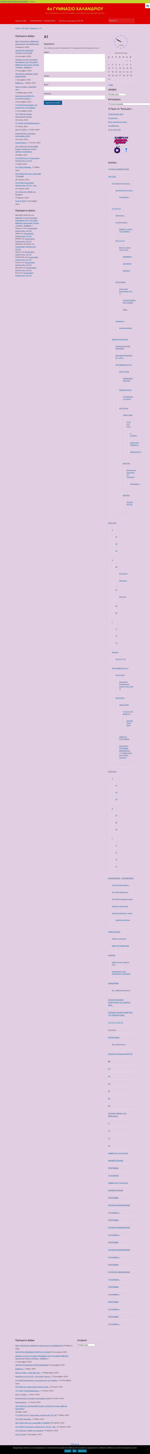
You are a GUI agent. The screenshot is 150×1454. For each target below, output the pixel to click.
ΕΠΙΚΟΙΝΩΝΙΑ (113, 983)
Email (46, 85)
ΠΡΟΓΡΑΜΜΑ (113, 1168)
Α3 (116, 551)
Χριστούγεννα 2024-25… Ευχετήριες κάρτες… (25, 97)
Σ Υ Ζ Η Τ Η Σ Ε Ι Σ (115, 1023)
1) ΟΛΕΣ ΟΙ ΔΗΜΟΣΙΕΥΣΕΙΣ (118, 169)
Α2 (116, 544)
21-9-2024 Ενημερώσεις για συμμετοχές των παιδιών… (26, 106)
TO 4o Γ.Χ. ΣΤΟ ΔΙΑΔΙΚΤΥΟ (128, 713)
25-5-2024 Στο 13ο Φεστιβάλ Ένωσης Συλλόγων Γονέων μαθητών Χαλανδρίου (26, 149)
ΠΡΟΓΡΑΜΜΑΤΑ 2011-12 (124, 365)
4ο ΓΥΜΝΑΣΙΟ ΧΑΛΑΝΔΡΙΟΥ (75, 8)
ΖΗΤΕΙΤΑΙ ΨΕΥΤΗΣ (130, 503)
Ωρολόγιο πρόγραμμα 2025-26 (71, 21)
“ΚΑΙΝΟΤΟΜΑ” (127, 415)
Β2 (116, 606)
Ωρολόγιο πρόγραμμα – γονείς (122, 913)
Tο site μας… (113, 118)
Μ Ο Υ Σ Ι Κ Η (120, 241)
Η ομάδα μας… (114, 126)
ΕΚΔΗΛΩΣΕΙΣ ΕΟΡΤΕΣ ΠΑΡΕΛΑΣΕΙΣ (123, 347)
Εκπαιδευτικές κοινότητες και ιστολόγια (14, 1)
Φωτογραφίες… (135, 484)
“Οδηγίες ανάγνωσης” (119, 939)
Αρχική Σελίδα (20, 21)
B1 (116, 815)
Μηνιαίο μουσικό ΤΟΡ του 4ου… (125, 249)
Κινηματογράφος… (122, 222)
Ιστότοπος (47, 94)
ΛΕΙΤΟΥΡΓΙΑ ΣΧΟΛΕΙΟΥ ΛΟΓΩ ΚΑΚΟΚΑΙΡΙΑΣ (26, 75)
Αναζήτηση (132, 21)
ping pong (122, 597)
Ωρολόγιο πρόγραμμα (123, 920)
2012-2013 (112, 523)
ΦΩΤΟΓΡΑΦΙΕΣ (121, 282)
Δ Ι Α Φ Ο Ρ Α (116, 208)
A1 (116, 785)
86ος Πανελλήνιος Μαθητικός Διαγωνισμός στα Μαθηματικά (27, 42)
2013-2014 (112, 772)
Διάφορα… (115, 652)
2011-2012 (25, 28)
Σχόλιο (47, 52)
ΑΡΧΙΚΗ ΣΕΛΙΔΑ (114, 932)
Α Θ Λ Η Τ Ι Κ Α (121, 659)
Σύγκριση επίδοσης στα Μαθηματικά (117, 1114)
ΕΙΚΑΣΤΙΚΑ (126, 463)
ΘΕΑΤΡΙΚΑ (126, 495)
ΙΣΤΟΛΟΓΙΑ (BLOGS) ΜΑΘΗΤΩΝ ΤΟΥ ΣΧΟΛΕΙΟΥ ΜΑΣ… (120, 1013)
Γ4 (116, 866)
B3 (116, 829)
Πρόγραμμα (123, 581)
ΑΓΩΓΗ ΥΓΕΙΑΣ (124, 372)
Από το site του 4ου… (119, 1044)
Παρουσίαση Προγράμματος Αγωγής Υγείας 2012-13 (126, 685)
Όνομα (47, 76)
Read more (82, 1451)
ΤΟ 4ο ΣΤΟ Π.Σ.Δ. (129, 424)
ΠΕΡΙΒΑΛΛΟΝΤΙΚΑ (125, 390)
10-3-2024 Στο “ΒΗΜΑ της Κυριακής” (25, 193)
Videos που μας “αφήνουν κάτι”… (120, 963)
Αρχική (17, 28)
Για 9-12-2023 (20, 201)
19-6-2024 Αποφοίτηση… (120, 892)
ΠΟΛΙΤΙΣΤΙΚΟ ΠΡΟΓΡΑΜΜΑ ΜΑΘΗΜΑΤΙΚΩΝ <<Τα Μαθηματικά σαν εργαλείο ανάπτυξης (125, 751)
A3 (116, 799)
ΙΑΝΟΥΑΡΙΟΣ (127, 264)
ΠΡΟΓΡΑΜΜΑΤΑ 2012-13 (120, 668)
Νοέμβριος (126, 271)
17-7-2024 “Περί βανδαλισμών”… (28, 123)
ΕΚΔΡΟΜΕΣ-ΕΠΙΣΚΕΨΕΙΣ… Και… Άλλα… (124, 357)
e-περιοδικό (133, 434)
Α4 (109, 1084)
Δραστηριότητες (135, 452)
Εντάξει (67, 1451)
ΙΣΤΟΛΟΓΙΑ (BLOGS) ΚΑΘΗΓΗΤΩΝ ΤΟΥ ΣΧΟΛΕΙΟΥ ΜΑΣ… (119, 1002)
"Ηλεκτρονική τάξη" (116, 114)
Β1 (116, 590)
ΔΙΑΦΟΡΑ (111, 955)
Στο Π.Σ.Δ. (112, 1030)
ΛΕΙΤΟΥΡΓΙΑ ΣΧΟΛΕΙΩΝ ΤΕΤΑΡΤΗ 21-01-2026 (24, 51)
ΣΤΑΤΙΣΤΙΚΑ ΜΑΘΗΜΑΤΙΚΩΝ (119, 1205)
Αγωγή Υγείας (120, 675)
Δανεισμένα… (120, 215)
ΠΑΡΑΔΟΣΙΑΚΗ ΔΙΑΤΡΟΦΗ (128, 380)
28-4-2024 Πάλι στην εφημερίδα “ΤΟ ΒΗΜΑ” (28, 175)
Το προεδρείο (113, 1175)
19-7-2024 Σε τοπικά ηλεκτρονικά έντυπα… (24, 115)
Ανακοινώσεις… (21, 143)
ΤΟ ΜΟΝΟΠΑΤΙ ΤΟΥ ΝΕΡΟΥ (128, 398)
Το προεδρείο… (124, 197)
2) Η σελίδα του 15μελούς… (121, 183)
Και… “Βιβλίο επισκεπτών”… (121, 990)
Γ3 (116, 643)
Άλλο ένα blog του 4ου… (118, 122)
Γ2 (116, 636)
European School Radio (130, 723)
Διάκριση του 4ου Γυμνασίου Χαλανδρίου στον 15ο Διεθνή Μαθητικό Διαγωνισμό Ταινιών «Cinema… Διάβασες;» (27, 63)
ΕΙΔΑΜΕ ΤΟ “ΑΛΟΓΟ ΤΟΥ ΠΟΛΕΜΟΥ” (125, 230)
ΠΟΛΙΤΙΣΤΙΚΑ (123, 408)
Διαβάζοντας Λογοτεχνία (118, 1153)
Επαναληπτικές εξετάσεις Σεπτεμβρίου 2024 (25, 134)
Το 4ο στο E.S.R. (114, 130)
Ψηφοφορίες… (120, 321)
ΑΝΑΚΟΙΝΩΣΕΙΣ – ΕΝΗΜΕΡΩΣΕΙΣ (42, 21)
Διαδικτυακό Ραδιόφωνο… (134, 444)
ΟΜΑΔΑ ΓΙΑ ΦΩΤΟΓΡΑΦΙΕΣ (124, 738)
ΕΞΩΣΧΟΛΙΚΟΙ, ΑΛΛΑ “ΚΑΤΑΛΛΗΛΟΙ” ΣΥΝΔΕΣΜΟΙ (121, 973)
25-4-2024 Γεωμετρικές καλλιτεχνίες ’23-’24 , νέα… (26, 184)
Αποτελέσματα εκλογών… (124, 190)
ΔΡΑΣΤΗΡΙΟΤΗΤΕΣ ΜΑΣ (120, 339)
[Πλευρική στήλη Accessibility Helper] (147, 5)
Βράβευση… (19, 83)
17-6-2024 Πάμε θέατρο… (121, 885)
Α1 (116, 537)
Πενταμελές (123, 573)
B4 (116, 567)
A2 (116, 792)
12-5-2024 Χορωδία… (23, 167)
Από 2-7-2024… (21, 130)
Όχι (74, 1451)
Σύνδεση (32, 1)
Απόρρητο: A (34, 28)
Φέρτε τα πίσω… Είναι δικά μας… (25, 88)
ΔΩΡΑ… (125, 310)
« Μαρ (110, 85)
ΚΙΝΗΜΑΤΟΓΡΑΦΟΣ (115, 1161)
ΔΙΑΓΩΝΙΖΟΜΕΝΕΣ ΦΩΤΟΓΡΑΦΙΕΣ (129, 301)
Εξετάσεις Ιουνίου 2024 (120, 906)
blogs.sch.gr (75, 1444)
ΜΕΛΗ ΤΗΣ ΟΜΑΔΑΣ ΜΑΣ (120, 946)
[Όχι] (147, 1450)
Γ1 (116, 629)
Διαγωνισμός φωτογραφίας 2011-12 (126, 291)
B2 (116, 822)
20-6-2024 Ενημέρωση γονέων (122, 899)
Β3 (116, 613)
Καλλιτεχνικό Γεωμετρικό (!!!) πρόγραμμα (131, 473)
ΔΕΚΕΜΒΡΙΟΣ (127, 257)
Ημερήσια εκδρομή (125, 328)
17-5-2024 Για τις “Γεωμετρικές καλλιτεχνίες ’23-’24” (27, 159)
